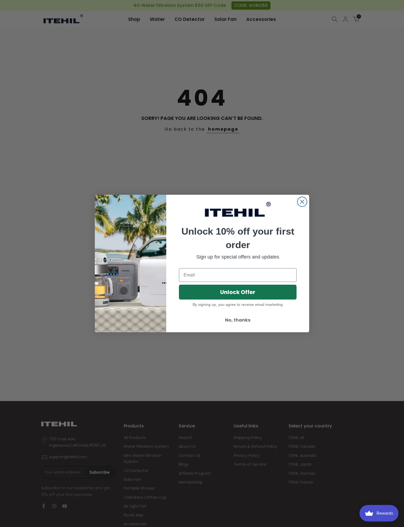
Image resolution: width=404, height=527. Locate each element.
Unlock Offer (237, 292)
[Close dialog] (302, 202)
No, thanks (237, 320)
